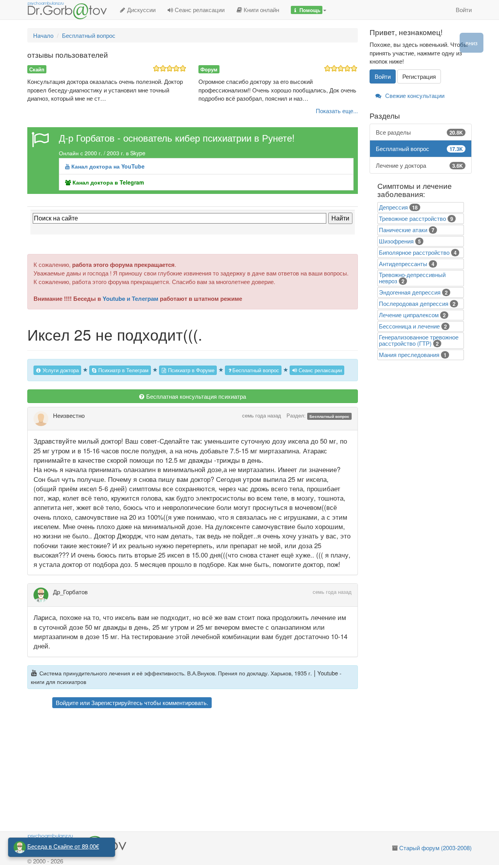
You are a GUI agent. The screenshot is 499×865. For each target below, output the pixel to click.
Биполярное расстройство (414, 252)
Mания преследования (409, 354)
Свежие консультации (414, 95)
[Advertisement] (206, 771)
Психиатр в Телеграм (123, 370)
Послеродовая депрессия (413, 303)
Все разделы (419, 132)
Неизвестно (69, 415)
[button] (308, 10)
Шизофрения (396, 241)
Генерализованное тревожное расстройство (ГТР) (418, 340)
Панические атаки (403, 230)
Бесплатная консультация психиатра (195, 396)
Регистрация (419, 76)
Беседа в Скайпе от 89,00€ (63, 846)
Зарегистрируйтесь (117, 702)
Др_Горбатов (70, 592)
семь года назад (261, 415)
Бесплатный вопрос (255, 370)
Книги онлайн (260, 9)
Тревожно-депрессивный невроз (412, 277)
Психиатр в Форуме (190, 370)
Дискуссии (141, 9)
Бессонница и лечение (409, 326)
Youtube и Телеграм (130, 298)
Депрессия (393, 207)
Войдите (67, 702)
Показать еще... (337, 111)
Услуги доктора (60, 370)
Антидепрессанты (403, 263)
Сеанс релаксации (199, 9)
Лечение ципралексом (409, 315)
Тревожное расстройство (412, 218)
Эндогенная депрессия (410, 292)
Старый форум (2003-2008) (435, 848)
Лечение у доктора (419, 165)
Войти (464, 9)
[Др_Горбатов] (43, 595)
